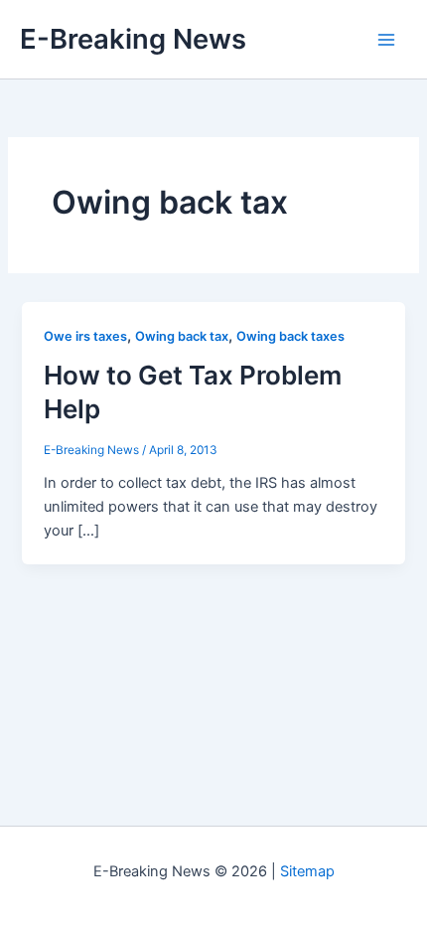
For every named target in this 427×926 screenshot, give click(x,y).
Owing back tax (181, 336)
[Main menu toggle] (386, 40)
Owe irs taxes (85, 336)
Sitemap (307, 871)
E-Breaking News (133, 39)
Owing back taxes (290, 336)
